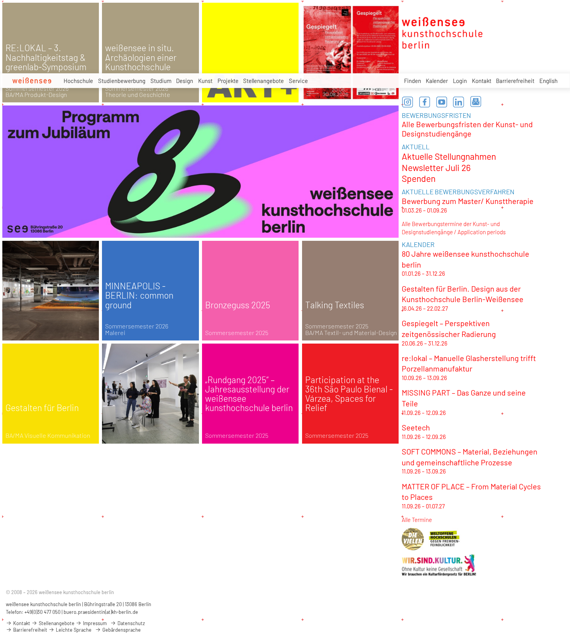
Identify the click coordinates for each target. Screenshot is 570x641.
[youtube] (441, 102)
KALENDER (418, 244)
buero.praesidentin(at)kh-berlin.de (101, 612)
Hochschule (78, 80)
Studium (160, 80)
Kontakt (481, 80)
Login (460, 80)
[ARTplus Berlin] (250, 53)
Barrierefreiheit (515, 80)
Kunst (205, 80)
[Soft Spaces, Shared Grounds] (150, 394)
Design (184, 80)
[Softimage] (50, 291)
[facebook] (424, 102)
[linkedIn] (458, 102)
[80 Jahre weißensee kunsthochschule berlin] (200, 171)
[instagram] (407, 102)
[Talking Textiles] (350, 291)
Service (298, 80)
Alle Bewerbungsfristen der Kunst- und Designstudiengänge (467, 128)
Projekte (228, 80)
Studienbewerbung (121, 80)
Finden (412, 80)
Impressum (94, 623)
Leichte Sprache (73, 630)
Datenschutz (130, 623)
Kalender (437, 80)
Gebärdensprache (121, 630)
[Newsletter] (476, 102)
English (548, 80)
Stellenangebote (263, 80)
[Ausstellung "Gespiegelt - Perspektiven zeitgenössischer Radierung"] (350, 53)
